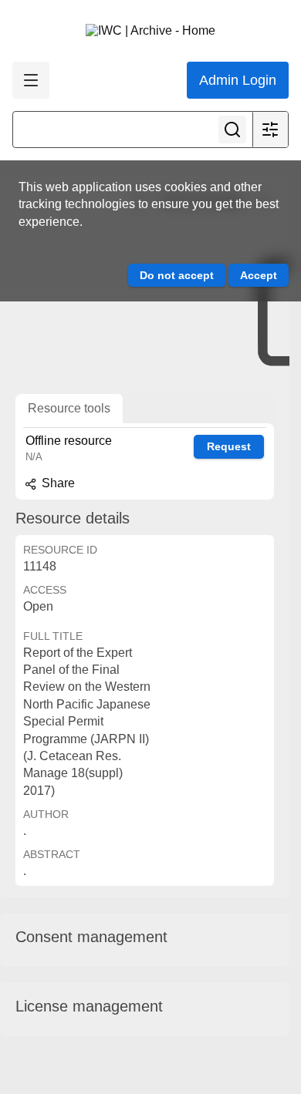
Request (229, 446)
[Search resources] (232, 129)
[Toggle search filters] (270, 129)
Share (57, 483)
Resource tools (69, 408)
